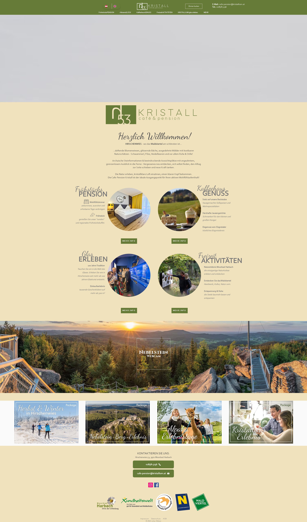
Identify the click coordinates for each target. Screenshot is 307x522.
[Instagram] (150, 485)
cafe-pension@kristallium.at (232, 4)
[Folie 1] (153, 388)
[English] (116, 6)
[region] (128, 209)
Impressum (144, 519)
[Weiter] (294, 356)
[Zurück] (13, 356)
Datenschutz (156, 519)
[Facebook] (156, 485)
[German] (107, 6)
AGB (165, 519)
